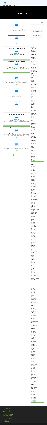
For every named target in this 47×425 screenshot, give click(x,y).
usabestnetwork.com (33, 306)
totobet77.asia (33, 388)
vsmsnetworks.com (33, 48)
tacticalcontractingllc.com (34, 385)
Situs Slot (7, 5)
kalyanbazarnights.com (34, 71)
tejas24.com (32, 121)
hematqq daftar (6, 414)
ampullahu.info (33, 129)
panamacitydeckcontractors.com (35, 225)
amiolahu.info (33, 248)
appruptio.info (33, 160)
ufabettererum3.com (33, 390)
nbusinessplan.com (33, 52)
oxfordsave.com (33, 316)
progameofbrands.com (34, 182)
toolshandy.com (33, 106)
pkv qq (11, 418)
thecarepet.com (33, 289)
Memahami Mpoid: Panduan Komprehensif (16, 74)
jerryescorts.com (33, 338)
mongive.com (33, 78)
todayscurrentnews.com (34, 387)
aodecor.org (32, 142)
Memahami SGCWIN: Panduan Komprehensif (16, 35)
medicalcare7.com (33, 196)
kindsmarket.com (33, 101)
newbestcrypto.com (33, 315)
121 (19, 154)
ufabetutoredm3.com (34, 396)
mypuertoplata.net (33, 55)
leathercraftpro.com (33, 371)
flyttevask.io (32, 152)
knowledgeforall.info (33, 90)
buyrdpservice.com (33, 311)
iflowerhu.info (33, 157)
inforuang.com (33, 100)
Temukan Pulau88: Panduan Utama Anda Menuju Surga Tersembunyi (16, 127)
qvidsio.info (32, 258)
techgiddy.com (33, 297)
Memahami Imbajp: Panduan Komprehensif (17, 114)
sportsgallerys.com (33, 334)
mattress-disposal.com (34, 347)
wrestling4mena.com (33, 89)
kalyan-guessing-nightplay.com (35, 203)
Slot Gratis (10, 5)
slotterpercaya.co (33, 381)
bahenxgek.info (33, 295)
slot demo (8, 412)
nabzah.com (32, 77)
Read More (16, 31)
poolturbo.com (33, 242)
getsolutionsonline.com (34, 200)
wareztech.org (33, 305)
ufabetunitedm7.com (33, 395)
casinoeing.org (33, 265)
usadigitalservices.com (34, 212)
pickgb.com (32, 352)
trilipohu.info (32, 159)
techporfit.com (33, 50)
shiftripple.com (33, 380)
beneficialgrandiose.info (34, 134)
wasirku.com (32, 120)
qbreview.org (32, 183)
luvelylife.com (33, 222)
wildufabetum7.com (33, 401)
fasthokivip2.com (33, 318)
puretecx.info (32, 246)
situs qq (4, 415)
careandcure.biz (33, 367)
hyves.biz (32, 147)
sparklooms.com (33, 384)
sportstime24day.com (34, 330)
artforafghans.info (33, 123)
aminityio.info (33, 127)
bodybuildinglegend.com (34, 233)
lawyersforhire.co (33, 322)
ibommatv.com (33, 170)
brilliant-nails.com (33, 113)
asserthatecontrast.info (34, 131)
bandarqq (5, 420)
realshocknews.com (33, 351)
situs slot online (10, 408)
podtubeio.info (33, 136)
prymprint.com (33, 365)
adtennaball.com (33, 76)
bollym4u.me (33, 150)
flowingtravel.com (33, 73)
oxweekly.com (33, 104)
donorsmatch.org (33, 143)
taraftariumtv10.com (33, 111)
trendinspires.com (33, 108)
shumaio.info (32, 259)
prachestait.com (33, 122)
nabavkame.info (33, 155)
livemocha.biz (33, 266)
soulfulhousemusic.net (34, 383)
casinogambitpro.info (33, 291)
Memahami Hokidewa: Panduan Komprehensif (16, 48)
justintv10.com (33, 116)
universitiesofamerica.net (34, 61)
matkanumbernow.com (34, 65)
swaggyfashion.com (33, 110)
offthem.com (32, 169)
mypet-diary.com (33, 103)
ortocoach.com (33, 374)
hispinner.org (32, 80)
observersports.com (33, 319)
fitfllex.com (32, 219)
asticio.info (32, 361)
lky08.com (32, 96)
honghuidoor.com (33, 193)
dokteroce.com (33, 235)
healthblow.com (33, 206)
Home (4, 5)
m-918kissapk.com (33, 275)
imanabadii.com (33, 279)
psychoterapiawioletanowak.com (35, 377)
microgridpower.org (33, 372)
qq (4, 421)
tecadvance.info (33, 126)
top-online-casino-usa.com (34, 192)
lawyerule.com (33, 117)
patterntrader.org (33, 354)
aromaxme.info (33, 130)
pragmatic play (9, 411)
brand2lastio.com (33, 91)
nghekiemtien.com (33, 119)
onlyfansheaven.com (33, 216)
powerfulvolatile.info (33, 137)
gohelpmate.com (33, 86)
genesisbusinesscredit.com (34, 99)
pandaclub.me (33, 272)
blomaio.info (32, 255)
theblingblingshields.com (34, 332)
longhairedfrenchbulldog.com (34, 321)
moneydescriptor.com (34, 324)
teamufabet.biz (33, 57)
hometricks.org (33, 370)
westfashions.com (33, 226)
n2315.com (32, 94)
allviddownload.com (33, 179)
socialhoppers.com (33, 213)
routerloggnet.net (33, 68)
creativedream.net (33, 93)
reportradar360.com (33, 109)
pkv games (4, 407)
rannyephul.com (33, 229)
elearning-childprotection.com (35, 209)
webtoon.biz (32, 327)
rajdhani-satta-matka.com (34, 87)
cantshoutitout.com (33, 53)
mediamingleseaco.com (34, 238)
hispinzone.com (33, 70)
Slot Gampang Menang (14, 5)
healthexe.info (33, 245)
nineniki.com (32, 74)
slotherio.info (32, 139)
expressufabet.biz (33, 54)
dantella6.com (33, 189)
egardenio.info (33, 362)
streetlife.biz (32, 146)
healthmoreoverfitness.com (34, 66)
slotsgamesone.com (33, 190)
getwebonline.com (33, 215)
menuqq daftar (7, 413)
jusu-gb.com (32, 288)
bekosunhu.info (33, 133)
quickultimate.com (33, 378)
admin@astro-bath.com (16, 54)
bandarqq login (10, 414)
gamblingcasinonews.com (34, 60)
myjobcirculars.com (33, 186)
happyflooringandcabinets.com (35, 348)
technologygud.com (33, 350)
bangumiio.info (33, 132)
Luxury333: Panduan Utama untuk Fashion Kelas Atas (16, 140)
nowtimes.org (33, 144)
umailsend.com (33, 307)
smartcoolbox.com (33, 382)
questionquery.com (33, 232)
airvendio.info (33, 124)
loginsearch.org (33, 262)
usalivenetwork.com (33, 298)
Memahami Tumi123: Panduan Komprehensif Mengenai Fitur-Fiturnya (16, 101)
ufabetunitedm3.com (33, 394)
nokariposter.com (33, 202)
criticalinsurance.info (33, 81)
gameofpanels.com (33, 83)
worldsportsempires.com (34, 357)
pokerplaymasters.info (34, 292)
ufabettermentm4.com (34, 391)
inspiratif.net (32, 47)
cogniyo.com (33, 368)
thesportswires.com (33, 328)
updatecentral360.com (34, 358)
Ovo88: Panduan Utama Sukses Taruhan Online (16, 61)
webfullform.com (33, 58)
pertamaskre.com (33, 296)
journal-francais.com (33, 236)
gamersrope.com (33, 301)
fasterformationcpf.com (34, 309)
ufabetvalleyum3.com (34, 398)
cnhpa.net (32, 355)
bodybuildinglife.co (33, 349)
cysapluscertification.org (34, 140)
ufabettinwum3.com (33, 393)
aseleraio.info (33, 360)
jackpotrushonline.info (34, 299)
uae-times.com (33, 166)
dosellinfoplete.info (33, 256)
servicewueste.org (33, 63)
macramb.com (33, 223)
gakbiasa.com (33, 156)
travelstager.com (33, 107)
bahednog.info (33, 294)
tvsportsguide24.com (34, 341)
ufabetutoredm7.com (33, 397)
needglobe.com (33, 373)
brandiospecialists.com (34, 75)
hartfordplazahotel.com (34, 154)
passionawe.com (33, 375)
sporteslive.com (33, 331)
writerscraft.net (33, 88)
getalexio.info (33, 363)
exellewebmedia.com (33, 302)
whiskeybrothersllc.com (34, 400)
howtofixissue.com (33, 56)
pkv (6, 407)
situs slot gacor (7, 410)
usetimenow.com (33, 205)
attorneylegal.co (33, 339)
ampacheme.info (33, 249)
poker (11, 415)
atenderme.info (33, 252)
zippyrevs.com (33, 64)
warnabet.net (33, 149)
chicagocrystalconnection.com (35, 278)
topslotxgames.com (33, 67)
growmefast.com (33, 344)
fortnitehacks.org (33, 141)
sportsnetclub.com (33, 314)
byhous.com (32, 153)
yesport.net (32, 312)
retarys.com (32, 308)
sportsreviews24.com (34, 342)
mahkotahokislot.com (34, 345)
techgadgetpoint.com (34, 340)
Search (37, 20)
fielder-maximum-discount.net (35, 98)
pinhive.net (32, 269)
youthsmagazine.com (34, 325)
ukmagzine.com (33, 304)
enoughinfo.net (33, 268)
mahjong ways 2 (5, 412)
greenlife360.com (33, 173)
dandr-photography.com (34, 114)
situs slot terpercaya (5, 408)
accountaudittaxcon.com (34, 364)
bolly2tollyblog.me (33, 271)
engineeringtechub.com (34, 337)
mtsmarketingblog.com (34, 239)
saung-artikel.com (33, 317)
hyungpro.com (33, 329)
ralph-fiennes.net (33, 97)
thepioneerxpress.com (34, 176)
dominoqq (4, 413)
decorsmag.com (33, 180)
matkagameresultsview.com (34, 199)
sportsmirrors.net (33, 335)
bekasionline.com (33, 51)
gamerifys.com (33, 167)
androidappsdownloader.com (34, 84)
